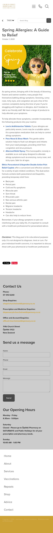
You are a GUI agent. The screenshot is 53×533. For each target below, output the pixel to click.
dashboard (19, 519)
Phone (5, 360)
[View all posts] (2, 20)
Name (5, 351)
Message (6, 378)
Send (8, 398)
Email (5, 369)
